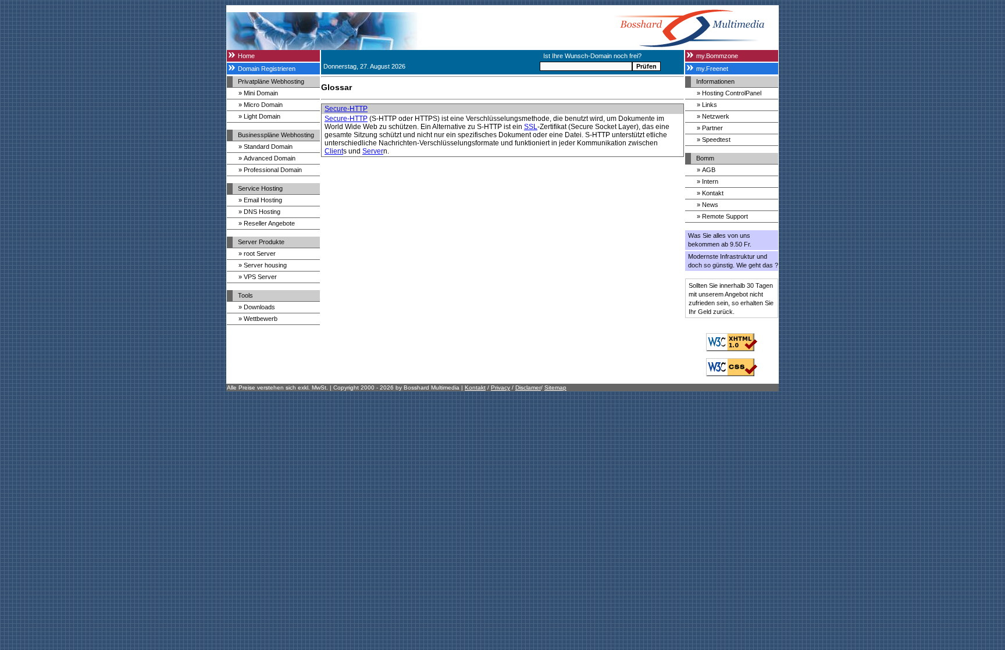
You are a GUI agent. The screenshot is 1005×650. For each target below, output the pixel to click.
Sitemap (555, 387)
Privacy (500, 387)
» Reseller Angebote (266, 223)
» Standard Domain (265, 146)
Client (334, 151)
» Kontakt (710, 193)
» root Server (257, 253)
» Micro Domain (260, 104)
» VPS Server (257, 276)
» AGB (706, 169)
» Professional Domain (270, 169)
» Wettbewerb (257, 318)
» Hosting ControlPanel (729, 93)
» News (707, 204)
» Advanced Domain (266, 158)
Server (372, 151)
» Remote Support (722, 216)
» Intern (707, 181)
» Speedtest (713, 139)
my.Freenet (712, 68)
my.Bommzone (717, 55)
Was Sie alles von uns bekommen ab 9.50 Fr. (719, 240)
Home (246, 55)
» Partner (710, 127)
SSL (530, 127)
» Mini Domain (258, 93)
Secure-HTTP (346, 109)
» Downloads (256, 306)
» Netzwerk (713, 116)
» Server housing (262, 265)
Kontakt (475, 387)
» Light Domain (259, 116)
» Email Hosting (260, 200)
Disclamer (528, 387)
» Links (707, 104)
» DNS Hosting (259, 211)
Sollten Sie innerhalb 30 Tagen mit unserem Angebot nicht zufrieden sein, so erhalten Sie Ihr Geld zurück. (731, 298)
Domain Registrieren (266, 68)
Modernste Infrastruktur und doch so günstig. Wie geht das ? (733, 261)
